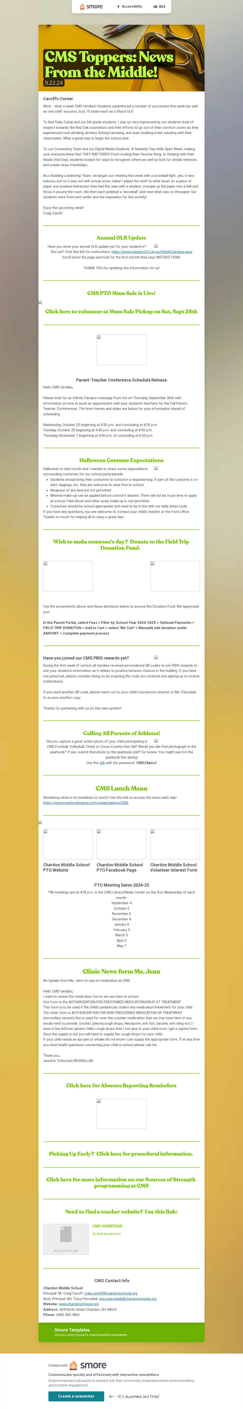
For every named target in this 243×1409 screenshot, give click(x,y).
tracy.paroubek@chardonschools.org (128, 1299)
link (102, 763)
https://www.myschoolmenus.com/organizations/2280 (85, 803)
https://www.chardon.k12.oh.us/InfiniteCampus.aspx (152, 252)
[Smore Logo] (91, 6)
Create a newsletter (76, 1396)
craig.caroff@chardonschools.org (110, 1293)
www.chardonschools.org (78, 1304)
